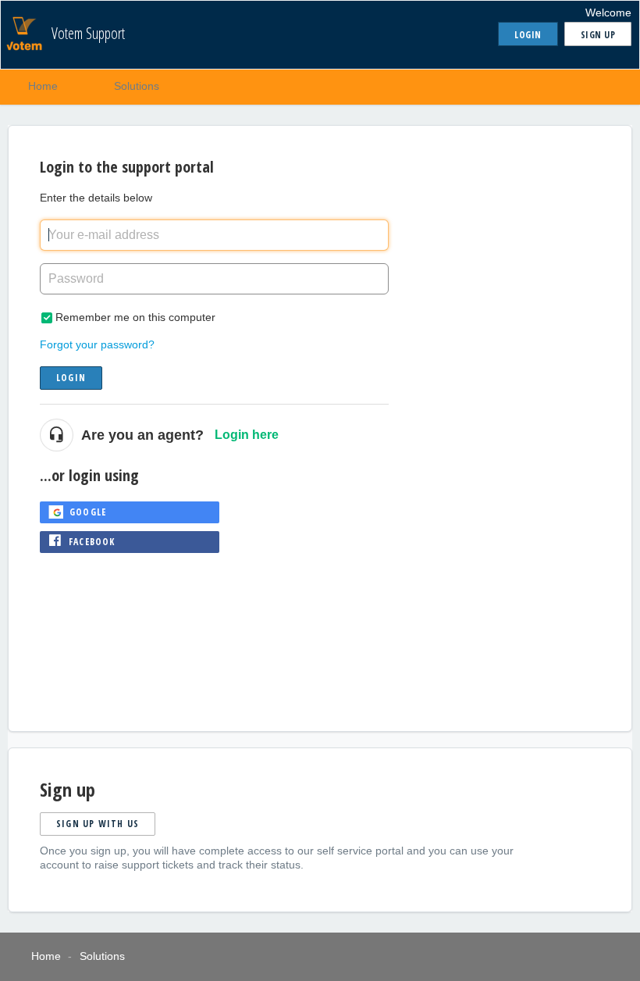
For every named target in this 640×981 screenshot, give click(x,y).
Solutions (136, 86)
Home (43, 86)
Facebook (92, 541)
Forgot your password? (97, 344)
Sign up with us (97, 823)
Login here (247, 434)
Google (87, 512)
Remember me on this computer (135, 317)
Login (71, 377)
